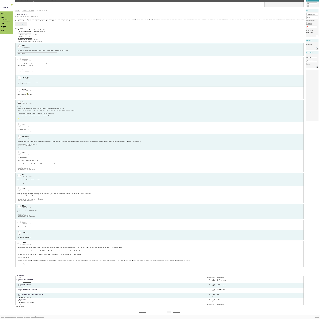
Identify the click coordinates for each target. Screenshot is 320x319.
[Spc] (19, 102)
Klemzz (24, 89)
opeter (24, 188)
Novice (2, 13)
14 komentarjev (20, 24)
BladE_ (24, 45)
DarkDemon (20, 285)
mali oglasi (5, 19)
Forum (2, 17)
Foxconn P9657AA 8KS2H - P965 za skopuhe (28, 31)
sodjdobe (20, 290)
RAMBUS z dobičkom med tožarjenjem (27, 41)
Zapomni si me (311, 20)
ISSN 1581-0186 (40, 317)
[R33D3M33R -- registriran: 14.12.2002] (19, 137)
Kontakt (33, 317)
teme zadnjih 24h (6, 21)
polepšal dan (37, 179)
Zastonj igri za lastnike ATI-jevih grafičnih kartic (28, 29)
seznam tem (309, 44)
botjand (19, 295)
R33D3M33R (25, 136)
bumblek (218, 284)
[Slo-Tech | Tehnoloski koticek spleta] (8, 6)
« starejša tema (142, 312)
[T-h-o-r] (19, 233)
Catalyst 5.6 (20, 36)
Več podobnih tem (19, 306)
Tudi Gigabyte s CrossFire (24, 34)
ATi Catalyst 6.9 (20, 14)
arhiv (4, 15)
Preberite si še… (19, 28)
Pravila (2, 317)
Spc (23, 102)
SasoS (24, 222)
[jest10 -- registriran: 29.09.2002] (19, 125)
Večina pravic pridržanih (10, 317)
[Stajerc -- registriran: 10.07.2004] (19, 243)
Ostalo (2, 30)
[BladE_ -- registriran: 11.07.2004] (19, 46)
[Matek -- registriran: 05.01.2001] (19, 175)
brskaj (4, 27)
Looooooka (25, 59)
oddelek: (150, 312)
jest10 (23, 124)
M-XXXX (218, 279)
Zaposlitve (3, 26)
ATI (16, 19)
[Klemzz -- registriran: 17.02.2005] (19, 90)
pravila (4, 32)
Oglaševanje (27, 317)
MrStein (24, 152)
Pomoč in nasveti (27, 282)
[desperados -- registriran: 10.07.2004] (19, 78)
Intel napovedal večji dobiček (24, 39)
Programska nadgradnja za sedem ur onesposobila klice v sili (35, 1)
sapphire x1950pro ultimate (25, 279)
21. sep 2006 (22, 16)
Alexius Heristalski (221, 289)
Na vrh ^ (317, 317)
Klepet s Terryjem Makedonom (25, 38)
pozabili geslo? (309, 32)
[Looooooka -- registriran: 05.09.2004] (19, 59)
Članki (2, 23)
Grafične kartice (34, 16)
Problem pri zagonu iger (24, 284)
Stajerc (24, 242)
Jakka (218, 294)
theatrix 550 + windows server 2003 (28, 289)
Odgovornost (20, 317)
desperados (25, 77)
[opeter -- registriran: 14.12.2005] (19, 189)
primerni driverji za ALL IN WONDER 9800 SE (30, 294)
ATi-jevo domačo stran (35, 20)
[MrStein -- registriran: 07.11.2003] (19, 153)
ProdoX (19, 280)
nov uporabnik (309, 30)
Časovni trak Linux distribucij (24, 33)
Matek (23, 175)
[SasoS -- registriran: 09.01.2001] (19, 222)
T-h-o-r (24, 232)
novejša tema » (176, 312)
